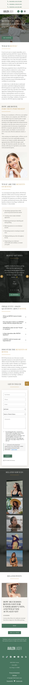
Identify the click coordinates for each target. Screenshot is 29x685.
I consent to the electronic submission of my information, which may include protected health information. (14, 447)
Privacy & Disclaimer (14, 672)
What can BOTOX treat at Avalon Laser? (12, 316)
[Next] (27, 276)
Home (3, 18)
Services (8, 18)
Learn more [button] (14, 449)
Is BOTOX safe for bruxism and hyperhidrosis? (11, 339)
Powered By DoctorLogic (14, 681)
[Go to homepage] (9, 11)
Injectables (14, 18)
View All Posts (14, 632)
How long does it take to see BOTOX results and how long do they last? (13, 322)
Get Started (7, 37)
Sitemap (14, 675)
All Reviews (14, 294)
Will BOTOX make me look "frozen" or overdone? (13, 328)
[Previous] (1, 276)
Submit (8, 456)
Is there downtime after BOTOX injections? (12, 334)
